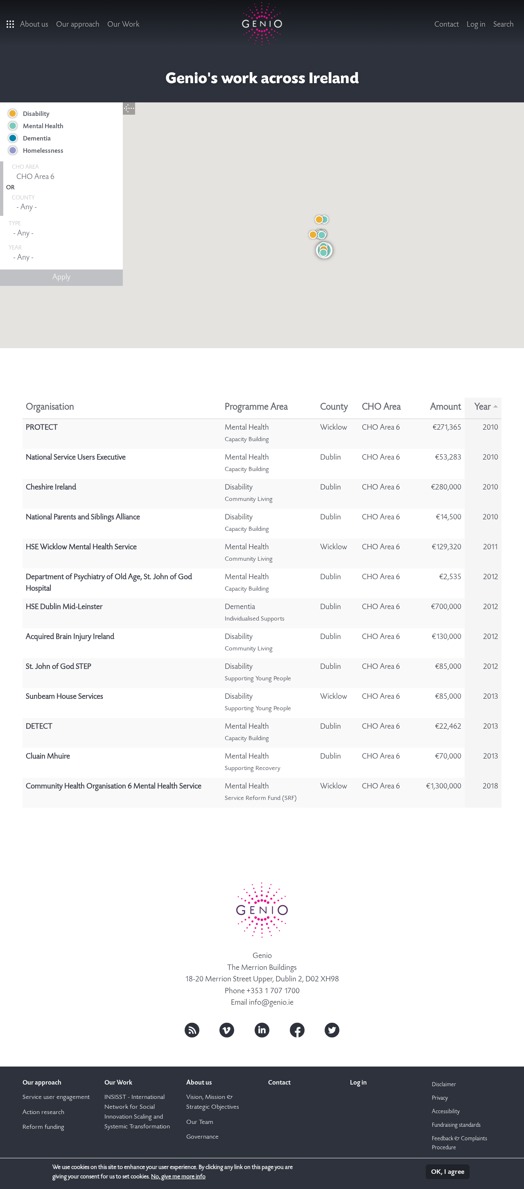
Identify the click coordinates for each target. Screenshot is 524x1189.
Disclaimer (444, 1085)
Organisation (50, 407)
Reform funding (43, 1127)
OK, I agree (447, 1172)
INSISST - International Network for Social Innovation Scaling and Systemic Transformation (137, 1112)
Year (482, 407)
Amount (445, 407)
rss (192, 1030)
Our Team (199, 1122)
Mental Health (43, 126)
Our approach (77, 25)
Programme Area (256, 407)
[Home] (262, 23)
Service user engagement (56, 1097)
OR (10, 188)
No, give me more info (178, 1177)
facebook (297, 1030)
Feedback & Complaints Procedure (459, 1143)
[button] (322, 235)
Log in (476, 25)
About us (34, 25)
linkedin (262, 1030)
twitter (332, 1030)
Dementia (37, 139)
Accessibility (446, 1112)
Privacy (440, 1098)
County (334, 407)
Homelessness (43, 151)
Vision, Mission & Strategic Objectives (212, 1102)
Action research (43, 1113)
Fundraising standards (456, 1125)
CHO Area (381, 407)
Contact (446, 25)
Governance (202, 1137)
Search (503, 25)
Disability (36, 114)
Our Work (123, 25)
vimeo (226, 1030)
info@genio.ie (271, 1003)
